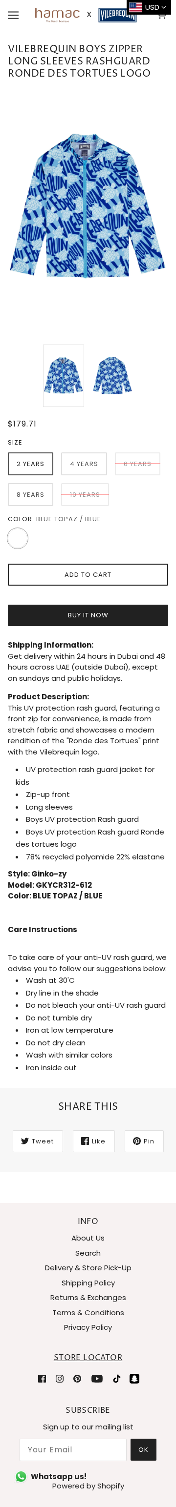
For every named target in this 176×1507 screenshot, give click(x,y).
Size (15, 442)
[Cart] (163, 15)
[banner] (86, 14)
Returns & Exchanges (88, 1297)
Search (88, 1253)
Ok (143, 1449)
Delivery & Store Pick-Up (88, 1268)
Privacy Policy (88, 1327)
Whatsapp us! (59, 1476)
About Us (88, 1238)
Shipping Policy (88, 1283)
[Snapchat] (134, 1378)
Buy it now (88, 615)
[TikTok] (117, 1378)
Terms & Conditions (88, 1312)
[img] (42, 1378)
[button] (88, 935)
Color (20, 519)
